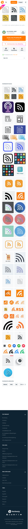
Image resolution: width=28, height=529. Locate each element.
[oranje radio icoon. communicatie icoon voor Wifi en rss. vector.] (8, 486)
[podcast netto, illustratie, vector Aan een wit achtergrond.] (8, 106)
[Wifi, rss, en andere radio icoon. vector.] (8, 474)
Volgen (23, 33)
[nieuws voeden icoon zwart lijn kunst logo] (8, 142)
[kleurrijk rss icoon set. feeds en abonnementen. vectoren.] (11, 519)
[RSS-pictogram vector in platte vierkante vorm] (13, 242)
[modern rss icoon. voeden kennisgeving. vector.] (8, 423)
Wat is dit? (15, 54)
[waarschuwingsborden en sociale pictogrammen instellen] (8, 217)
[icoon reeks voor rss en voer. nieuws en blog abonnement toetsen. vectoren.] (13, 465)
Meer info (6, 57)
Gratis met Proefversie (14, 38)
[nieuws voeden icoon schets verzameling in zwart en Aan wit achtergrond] (8, 130)
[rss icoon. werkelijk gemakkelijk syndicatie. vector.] (7, 265)
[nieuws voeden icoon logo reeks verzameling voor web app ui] (13, 161)
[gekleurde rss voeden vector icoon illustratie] (8, 352)
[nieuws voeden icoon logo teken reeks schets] (13, 152)
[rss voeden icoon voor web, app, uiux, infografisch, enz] (8, 118)
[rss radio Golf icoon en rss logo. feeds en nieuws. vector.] (10, 458)
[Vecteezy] (2, 2)
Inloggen (21, 2)
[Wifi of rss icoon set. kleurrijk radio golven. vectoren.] (13, 524)
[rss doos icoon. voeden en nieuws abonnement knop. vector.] (8, 435)
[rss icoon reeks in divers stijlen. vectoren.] (13, 444)
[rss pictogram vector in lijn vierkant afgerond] (13, 339)
